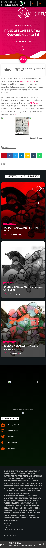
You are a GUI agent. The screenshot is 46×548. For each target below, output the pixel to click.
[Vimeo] (6, 535)
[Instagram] (11, 535)
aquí (17, 114)
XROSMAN (34, 103)
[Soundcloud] (10, 535)
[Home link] (13, 3)
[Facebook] (13, 535)
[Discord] (15, 535)
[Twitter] (7, 535)
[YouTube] (4, 535)
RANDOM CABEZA (23, 25)
